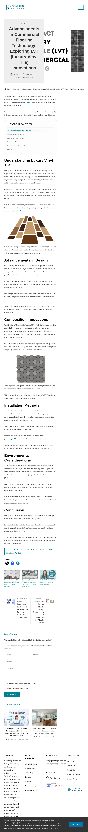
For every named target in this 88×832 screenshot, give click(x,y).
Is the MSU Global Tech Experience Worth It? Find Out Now (47, 582)
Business (24, 23)
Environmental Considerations (17, 146)
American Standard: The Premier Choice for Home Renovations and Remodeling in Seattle (17, 731)
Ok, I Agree (76, 824)
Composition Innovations (15, 138)
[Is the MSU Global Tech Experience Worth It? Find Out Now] (48, 574)
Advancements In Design (15, 134)
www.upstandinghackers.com (56, 764)
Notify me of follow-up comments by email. (22, 684)
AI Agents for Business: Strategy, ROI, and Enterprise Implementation (44, 731)
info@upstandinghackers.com (56, 761)
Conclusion (11, 149)
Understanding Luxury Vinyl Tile (20, 131)
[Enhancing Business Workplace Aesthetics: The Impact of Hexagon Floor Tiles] (30, 574)
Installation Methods (14, 142)
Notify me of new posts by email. (18, 688)
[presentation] (6, 725)
